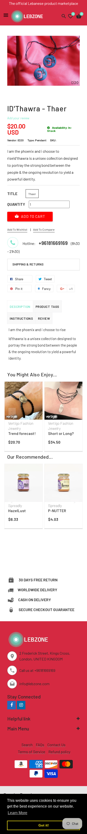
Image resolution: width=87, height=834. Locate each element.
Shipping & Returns (28, 264)
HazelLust (17, 510)
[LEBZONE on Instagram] (21, 705)
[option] (24, 417)
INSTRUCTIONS (21, 318)
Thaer (32, 194)
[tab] (43, 264)
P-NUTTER (57, 510)
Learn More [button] (17, 813)
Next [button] (75, 411)
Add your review (18, 118)
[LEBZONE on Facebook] (11, 705)
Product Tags (47, 307)
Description (20, 307)
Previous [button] (12, 411)
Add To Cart (32, 216)
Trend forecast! (22, 433)
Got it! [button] (43, 825)
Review (44, 318)
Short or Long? (61, 433)
